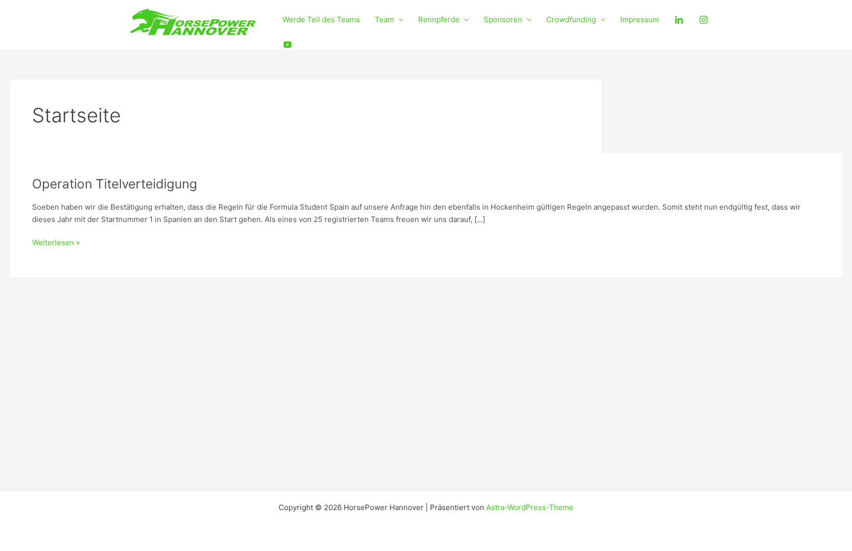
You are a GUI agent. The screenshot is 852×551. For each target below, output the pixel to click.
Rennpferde (439, 19)
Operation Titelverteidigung (114, 183)
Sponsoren (503, 19)
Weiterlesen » (56, 242)
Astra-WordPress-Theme (529, 507)
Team (384, 19)
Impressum (639, 19)
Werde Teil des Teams (321, 19)
